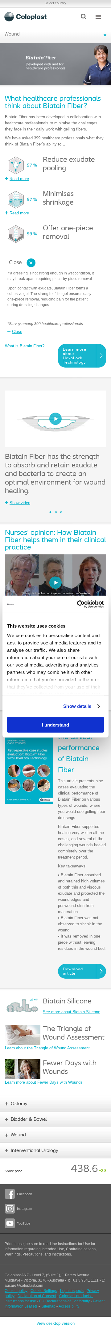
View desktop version (55, 1323)
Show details (77, 706)
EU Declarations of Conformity (64, 1301)
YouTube (23, 1223)
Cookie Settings (44, 1291)
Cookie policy (16, 1291)
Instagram (24, 1208)
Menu (98, 16)
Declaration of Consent (37, 1296)
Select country (55, 3)
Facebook (24, 1194)
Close (15, 263)
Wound (12, 34)
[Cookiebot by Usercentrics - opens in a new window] (78, 604)
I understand (55, 724)
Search (83, 16)
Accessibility (69, 1306)
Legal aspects (72, 1291)
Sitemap (49, 1306)
